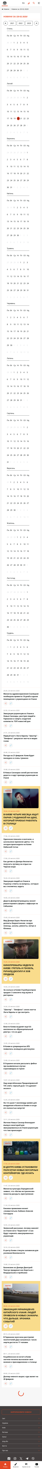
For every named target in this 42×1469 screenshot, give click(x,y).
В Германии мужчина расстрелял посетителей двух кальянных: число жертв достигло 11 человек (20, 1340)
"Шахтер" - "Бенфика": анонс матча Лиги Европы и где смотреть (19, 1010)
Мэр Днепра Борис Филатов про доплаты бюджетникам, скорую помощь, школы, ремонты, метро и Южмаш (19, 924)
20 (8, 63)
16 (18, 56)
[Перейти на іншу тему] (28, 3)
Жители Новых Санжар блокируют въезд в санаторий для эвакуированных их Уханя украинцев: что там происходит (20, 1126)
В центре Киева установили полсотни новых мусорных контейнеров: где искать (20, 1170)
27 (8, 70)
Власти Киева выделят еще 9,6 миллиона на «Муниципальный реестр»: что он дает (18, 1029)
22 (15, 63)
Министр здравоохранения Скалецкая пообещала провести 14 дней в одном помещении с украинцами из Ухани (20, 696)
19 (28, 56)
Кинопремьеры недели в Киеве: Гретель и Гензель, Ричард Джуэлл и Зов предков (18, 970)
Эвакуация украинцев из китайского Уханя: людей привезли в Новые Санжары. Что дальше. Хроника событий (20, 1315)
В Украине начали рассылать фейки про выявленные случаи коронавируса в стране (20, 1066)
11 (24, 49)
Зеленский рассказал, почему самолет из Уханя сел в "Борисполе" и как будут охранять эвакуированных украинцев (21, 1232)
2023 (29, 23)
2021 (12, 23)
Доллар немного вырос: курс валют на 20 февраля (20, 1377)
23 (18, 63)
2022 (21, 23)
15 (15, 56)
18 (24, 56)
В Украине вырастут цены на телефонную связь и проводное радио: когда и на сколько (17, 1428)
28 (11, 70)
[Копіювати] (11, 703)
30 (18, 70)
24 (21, 63)
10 (21, 49)
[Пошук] (34, 3)
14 (11, 56)
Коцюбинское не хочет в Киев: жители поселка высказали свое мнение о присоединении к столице (20, 1359)
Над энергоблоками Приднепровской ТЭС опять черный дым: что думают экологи (20, 1086)
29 (15, 70)
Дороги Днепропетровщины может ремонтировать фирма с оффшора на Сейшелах (20, 903)
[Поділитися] (5, 703)
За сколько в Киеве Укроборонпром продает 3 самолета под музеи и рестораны (19, 992)
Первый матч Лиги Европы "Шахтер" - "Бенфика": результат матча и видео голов (20, 738)
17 (21, 56)
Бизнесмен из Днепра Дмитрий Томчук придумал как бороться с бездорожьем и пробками (18, 1270)
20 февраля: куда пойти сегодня (17, 1393)
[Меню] (39, 3)
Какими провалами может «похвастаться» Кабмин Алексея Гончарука (18, 1211)
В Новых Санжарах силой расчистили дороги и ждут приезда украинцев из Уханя (20, 775)
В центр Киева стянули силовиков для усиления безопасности (20, 1251)
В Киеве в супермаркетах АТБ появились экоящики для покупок (19, 1047)
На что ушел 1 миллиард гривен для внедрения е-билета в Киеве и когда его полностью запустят (20, 1105)
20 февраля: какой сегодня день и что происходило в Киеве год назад (20, 1446)
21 (11, 63)
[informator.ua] (5, 3)
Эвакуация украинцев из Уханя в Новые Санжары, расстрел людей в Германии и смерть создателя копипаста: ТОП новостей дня (19, 717)
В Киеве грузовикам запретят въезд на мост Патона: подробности (19, 1409)
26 (28, 63)
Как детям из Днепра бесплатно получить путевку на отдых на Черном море (17, 864)
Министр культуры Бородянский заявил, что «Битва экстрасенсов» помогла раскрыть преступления (19, 1191)
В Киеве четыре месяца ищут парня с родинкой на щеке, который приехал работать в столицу (21, 819)
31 (21, 70)
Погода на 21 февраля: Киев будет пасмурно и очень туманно (18, 756)
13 (8, 56)
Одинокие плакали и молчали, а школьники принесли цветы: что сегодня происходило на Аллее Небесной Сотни (18, 843)
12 (28, 49)
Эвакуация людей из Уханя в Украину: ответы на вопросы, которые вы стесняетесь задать (20, 884)
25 (24, 63)
